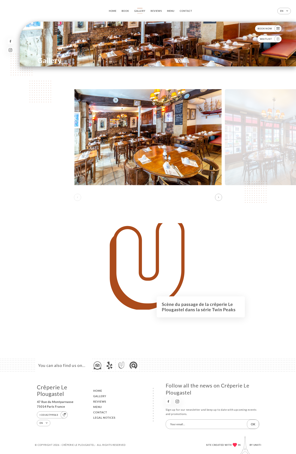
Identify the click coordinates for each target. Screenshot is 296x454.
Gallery (139, 10)
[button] (218, 197)
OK (253, 424)
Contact (186, 10)
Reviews (156, 10)
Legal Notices (104, 417)
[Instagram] (10, 50)
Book (125, 10)
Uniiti (257, 444)
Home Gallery (48, 54)
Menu (170, 10)
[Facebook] (10, 41)
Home (112, 10)
